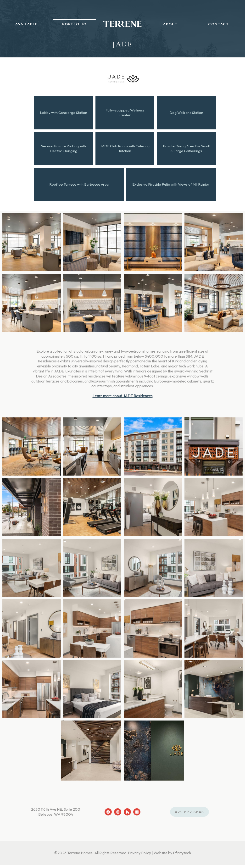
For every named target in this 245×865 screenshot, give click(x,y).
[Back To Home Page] (122, 24)
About (170, 24)
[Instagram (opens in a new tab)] (117, 811)
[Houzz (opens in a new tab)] (127, 811)
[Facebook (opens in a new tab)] (108, 811)
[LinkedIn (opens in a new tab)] (136, 811)
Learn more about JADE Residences (123, 395)
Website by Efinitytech (172, 852)
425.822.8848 (189, 812)
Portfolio (74, 24)
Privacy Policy (139, 852)
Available (26, 24)
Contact (218, 24)
